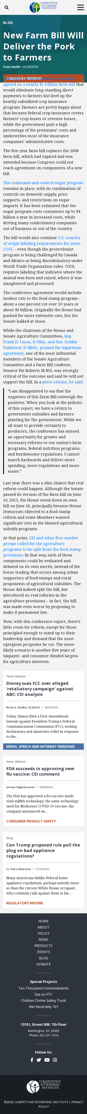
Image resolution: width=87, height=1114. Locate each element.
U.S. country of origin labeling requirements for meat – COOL (43, 243)
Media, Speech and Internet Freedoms (40, 746)
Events (43, 952)
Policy (43, 933)
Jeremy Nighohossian (20, 787)
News (43, 939)
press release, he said (62, 381)
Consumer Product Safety (31, 821)
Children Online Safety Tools (43, 1000)
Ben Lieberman (21, 869)
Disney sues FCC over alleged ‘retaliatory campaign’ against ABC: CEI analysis (39, 688)
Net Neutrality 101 (43, 1006)
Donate (44, 964)
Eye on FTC (43, 994)
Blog (8, 22)
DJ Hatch (34, 707)
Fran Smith (11, 67)
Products (43, 945)
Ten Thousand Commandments (43, 988)
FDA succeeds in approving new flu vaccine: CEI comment (40, 771)
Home (43, 921)
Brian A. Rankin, (17, 707)
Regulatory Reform (24, 903)
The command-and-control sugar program (43, 182)
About (43, 927)
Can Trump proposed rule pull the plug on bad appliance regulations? (43, 850)
